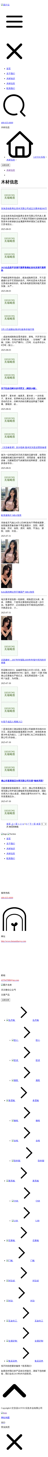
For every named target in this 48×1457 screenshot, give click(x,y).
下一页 (32, 824)
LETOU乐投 (39, 157)
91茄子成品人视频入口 (11, 722)
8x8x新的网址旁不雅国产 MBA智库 (17, 592)
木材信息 (10, 160)
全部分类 (5, 165)
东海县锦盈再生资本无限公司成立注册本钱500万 (24, 208)
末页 (38, 824)
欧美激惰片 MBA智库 (11, 515)
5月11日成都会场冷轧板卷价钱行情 (17, 329)
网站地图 (5, 1417)
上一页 (14, 824)
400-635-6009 (7, 123)
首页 (8, 824)
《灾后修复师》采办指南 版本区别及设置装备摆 (23, 447)
